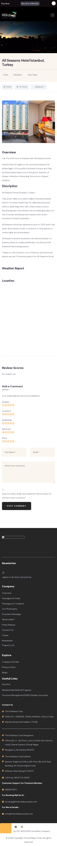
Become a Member (30, 3)
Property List (8, 645)
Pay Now (5, 4)
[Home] (9, 15)
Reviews (23, 87)
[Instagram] (21, 826)
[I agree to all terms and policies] (3, 572)
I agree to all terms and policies (16, 577)
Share (9, 87)
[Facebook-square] (15, 826)
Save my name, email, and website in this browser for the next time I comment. (26, 495)
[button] (6, 4)
